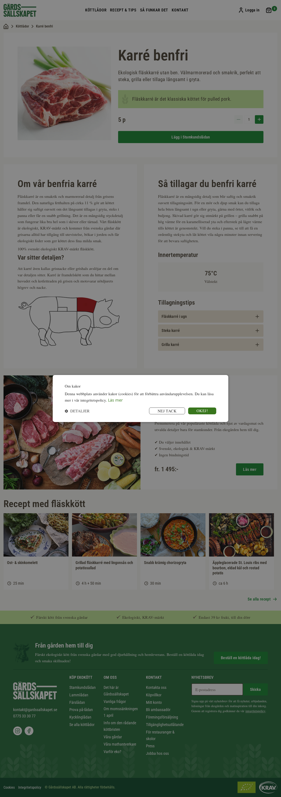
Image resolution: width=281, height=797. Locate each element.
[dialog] (140, 398)
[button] (77, 411)
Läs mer (115, 400)
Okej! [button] (202, 410)
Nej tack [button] (167, 410)
